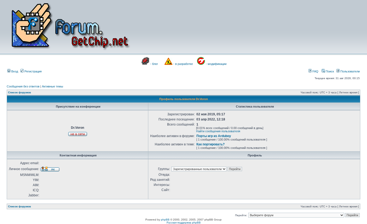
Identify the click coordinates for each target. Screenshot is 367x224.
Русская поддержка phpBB (184, 222)
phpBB (165, 219)
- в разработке (183, 63)
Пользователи (350, 71)
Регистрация (33, 71)
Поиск (329, 71)
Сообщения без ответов (23, 86)
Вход (14, 71)
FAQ (315, 71)
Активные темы (52, 86)
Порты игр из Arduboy (213, 136)
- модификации (216, 63)
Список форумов (19, 92)
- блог (154, 63)
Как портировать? (210, 144)
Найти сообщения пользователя (218, 131)
